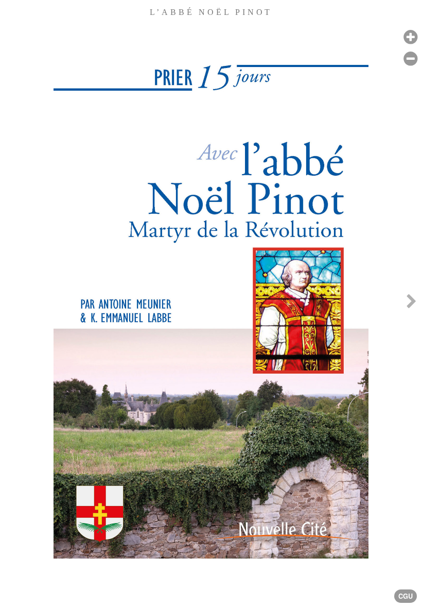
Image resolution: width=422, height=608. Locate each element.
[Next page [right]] (411, 304)
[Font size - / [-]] (410, 59)
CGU (405, 596)
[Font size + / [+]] (410, 37)
